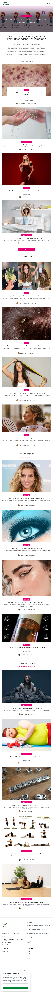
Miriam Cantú (5, 951)
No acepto (15, 984)
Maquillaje (26, 187)
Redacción (5, 948)
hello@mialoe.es (7, 944)
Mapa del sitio (26, 970)
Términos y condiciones (7, 967)
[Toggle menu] (49, 3)
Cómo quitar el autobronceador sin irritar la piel (37, 945)
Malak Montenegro (6, 956)
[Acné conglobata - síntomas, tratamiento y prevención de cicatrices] (26, 80)
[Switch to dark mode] (47, 3)
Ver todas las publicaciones (26, 260)
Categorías (30, 948)
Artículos (29, 922)
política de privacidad (7, 981)
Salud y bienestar (26, 16)
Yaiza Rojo (4, 953)
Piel (26, 89)
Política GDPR (39, 967)
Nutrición (29, 958)
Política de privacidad (26, 967)
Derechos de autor (17, 967)
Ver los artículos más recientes (26, 249)
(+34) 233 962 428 (7, 942)
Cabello (26, 293)
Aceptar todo (15, 988)
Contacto (33, 967)
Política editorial (47, 967)
